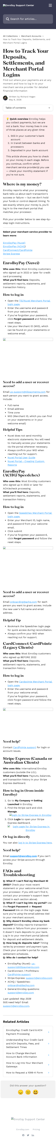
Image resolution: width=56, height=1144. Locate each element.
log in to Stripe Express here (35, 842)
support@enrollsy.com (23, 856)
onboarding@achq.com (21, 985)
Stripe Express (11, 253)
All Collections (10, 36)
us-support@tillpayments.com (28, 391)
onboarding (16, 601)
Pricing (36, 1129)
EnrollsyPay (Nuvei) (14, 242)
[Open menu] (50, 5)
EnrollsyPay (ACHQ (14, 246)
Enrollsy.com (22, 1129)
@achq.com (30, 601)
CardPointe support (24, 747)
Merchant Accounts (31, 36)
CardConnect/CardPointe (17, 250)
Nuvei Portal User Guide (21, 457)
